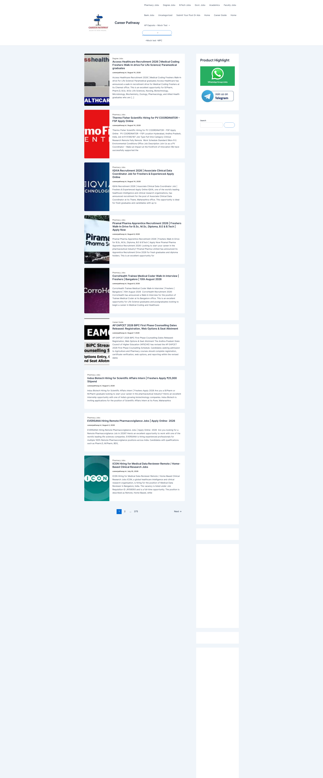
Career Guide (220, 15)
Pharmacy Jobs (151, 5)
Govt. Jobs (200, 5)
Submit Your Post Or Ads (188, 15)
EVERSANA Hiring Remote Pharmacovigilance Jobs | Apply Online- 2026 (131, 420)
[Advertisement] (217, 228)
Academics (214, 5)
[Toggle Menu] (157, 32)
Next (178, 511)
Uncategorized (165, 15)
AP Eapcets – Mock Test (155, 25)
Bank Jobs (149, 15)
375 (136, 511)
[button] (168, 25)
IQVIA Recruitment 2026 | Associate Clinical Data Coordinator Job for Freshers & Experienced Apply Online (143, 174)
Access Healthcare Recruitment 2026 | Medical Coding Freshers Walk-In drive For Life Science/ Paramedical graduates (145, 65)
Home (207, 15)
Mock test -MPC (154, 40)
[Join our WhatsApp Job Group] (217, 76)
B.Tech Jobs (185, 5)
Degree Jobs (169, 5)
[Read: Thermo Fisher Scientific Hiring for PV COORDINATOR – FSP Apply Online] (96, 134)
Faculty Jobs (230, 5)
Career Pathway (127, 23)
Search (203, 120)
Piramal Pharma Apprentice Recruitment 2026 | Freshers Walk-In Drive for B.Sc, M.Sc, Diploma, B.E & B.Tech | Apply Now (146, 226)
